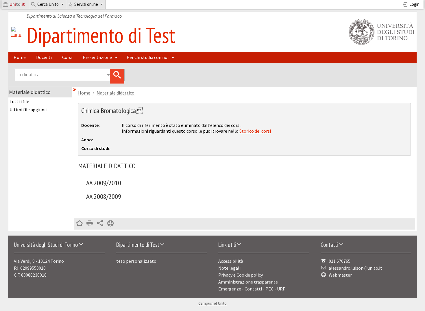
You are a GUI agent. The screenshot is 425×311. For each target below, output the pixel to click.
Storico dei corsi (255, 131)
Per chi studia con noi (148, 57)
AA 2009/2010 (103, 182)
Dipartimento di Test (101, 35)
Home (20, 57)
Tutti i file (19, 101)
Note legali (229, 268)
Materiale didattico (115, 92)
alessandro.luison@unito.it (355, 268)
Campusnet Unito (212, 303)
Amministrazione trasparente (248, 282)
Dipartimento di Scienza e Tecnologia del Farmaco (74, 16)
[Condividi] (100, 223)
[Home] (16, 34)
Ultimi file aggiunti (28, 109)
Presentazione (97, 57)
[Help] (110, 223)
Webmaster (340, 275)
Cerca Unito (48, 4)
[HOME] (79, 223)
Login (414, 4)
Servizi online (86, 4)
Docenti (44, 57)
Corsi (67, 57)
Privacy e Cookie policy (240, 275)
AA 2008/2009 (103, 196)
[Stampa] (89, 223)
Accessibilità (230, 261)
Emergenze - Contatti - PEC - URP (252, 289)
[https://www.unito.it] (380, 44)
